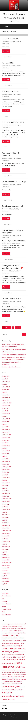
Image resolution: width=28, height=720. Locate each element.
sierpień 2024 (5, 440)
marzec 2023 (5, 485)
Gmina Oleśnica (6, 596)
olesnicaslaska (5, 43)
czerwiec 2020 (6, 573)
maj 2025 (4, 416)
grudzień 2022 (6, 493)
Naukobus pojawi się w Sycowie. (11, 367)
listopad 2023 (5, 464)
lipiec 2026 (5, 379)
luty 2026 (4, 392)
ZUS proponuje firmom (10, 91)
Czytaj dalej (6, 51)
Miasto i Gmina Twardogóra (13, 643)
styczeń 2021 (5, 554)
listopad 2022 (5, 496)
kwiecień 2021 (6, 546)
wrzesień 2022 (6, 501)
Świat (3, 612)
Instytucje (4, 601)
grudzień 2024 (6, 429)
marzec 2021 (5, 549)
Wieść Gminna (18, 683)
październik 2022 (6, 498)
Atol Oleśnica (14, 624)
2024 (4, 624)
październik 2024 (6, 435)
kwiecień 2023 (6, 482)
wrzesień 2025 (6, 405)
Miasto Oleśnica (8, 57)
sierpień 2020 (5, 568)
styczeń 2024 (5, 459)
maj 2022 (4, 512)
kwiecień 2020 (6, 578)
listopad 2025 (5, 400)
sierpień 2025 (5, 408)
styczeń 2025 (5, 427)
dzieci (13, 630)
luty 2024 (4, 456)
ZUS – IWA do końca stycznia (13, 122)
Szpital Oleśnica (15, 676)
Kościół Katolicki (10, 640)
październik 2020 (6, 562)
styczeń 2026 (5, 395)
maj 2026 (4, 384)
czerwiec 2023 (6, 477)
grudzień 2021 (6, 525)
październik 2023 (6, 467)
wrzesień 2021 (6, 533)
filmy (17, 630)
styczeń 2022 (5, 522)
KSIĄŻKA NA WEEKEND (20, 640)
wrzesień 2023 (6, 469)
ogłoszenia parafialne (14, 646)
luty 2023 (4, 488)
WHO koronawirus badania (12, 681)
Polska (6, 116)
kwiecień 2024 (6, 451)
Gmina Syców (14, 633)
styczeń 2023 (5, 490)
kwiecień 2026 (6, 387)
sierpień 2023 (5, 472)
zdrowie (6, 699)
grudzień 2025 (6, 397)
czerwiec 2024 (6, 445)
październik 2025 (6, 403)
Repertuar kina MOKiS (10, 39)
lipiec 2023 (5, 475)
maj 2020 (4, 576)
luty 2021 (4, 552)
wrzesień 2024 (6, 437)
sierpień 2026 (5, 376)
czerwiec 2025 (6, 413)
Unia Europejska (6, 614)
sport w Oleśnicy (17, 672)
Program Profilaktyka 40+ (11, 299)
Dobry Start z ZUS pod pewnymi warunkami (14, 349)
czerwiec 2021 (6, 541)
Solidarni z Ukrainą (8, 672)
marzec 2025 (5, 421)
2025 (8, 624)
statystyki (16, 674)
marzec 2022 (5, 517)
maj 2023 (4, 480)
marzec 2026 (5, 389)
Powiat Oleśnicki (8, 259)
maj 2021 (4, 544)
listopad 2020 (5, 560)
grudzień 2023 (6, 461)
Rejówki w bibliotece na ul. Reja (14, 182)
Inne (3, 598)
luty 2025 (4, 424)
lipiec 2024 (5, 443)
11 (16, 327)
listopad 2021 (5, 528)
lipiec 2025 (5, 411)
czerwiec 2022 (6, 509)
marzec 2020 (5, 581)
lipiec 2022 (5, 506)
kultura (4, 643)
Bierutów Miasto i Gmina (19, 628)
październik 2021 (6, 530)
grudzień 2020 (6, 557)
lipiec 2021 (5, 538)
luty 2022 (4, 520)
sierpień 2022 (5, 504)
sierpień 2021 (5, 536)
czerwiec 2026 (6, 381)
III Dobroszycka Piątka (8, 352)
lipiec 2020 (5, 570)
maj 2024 (4, 448)
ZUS (12, 699)
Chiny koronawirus (6, 630)
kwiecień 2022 (6, 514)
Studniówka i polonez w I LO (12, 206)
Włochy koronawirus (18, 689)
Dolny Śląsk (5, 593)
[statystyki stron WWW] (4, 709)
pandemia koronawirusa (13, 654)
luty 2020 (4, 584)
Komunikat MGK (8, 63)
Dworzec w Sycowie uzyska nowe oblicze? (14, 354)
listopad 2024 (5, 432)
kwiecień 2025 (6, 419)
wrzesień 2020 (6, 565)
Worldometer (11, 686)
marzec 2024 (5, 453)
